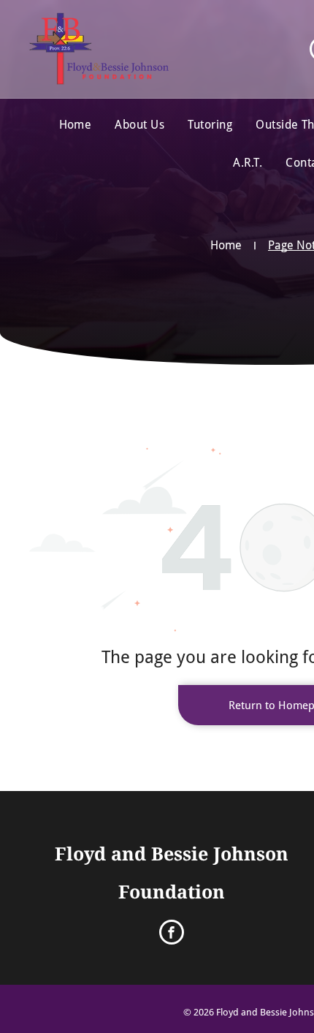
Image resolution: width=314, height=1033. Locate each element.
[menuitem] (75, 125)
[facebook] (171, 934)
